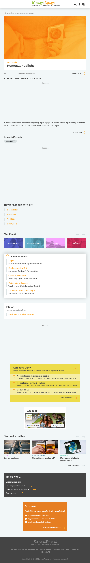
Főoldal (6, 13)
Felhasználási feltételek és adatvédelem (31, 550)
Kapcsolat (45, 552)
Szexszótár (18, 13)
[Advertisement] (45, 175)
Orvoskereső (11, 493)
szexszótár (10, 141)
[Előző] (77, 234)
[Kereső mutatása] (75, 4)
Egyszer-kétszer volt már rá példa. (42, 519)
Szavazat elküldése (52, 528)
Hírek (12, 13)
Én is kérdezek (67, 398)
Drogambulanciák (13, 482)
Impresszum (58, 550)
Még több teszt (74, 465)
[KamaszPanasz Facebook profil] (45, 420)
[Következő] (83, 234)
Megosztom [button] (76, 73)
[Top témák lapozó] (45, 234)
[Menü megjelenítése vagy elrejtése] (7, 4)
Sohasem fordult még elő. (38, 515)
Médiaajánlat (72, 550)
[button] (79, 4)
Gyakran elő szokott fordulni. (39, 522)
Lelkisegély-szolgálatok (16, 486)
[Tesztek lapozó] (45, 436)
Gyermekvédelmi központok (18, 489)
